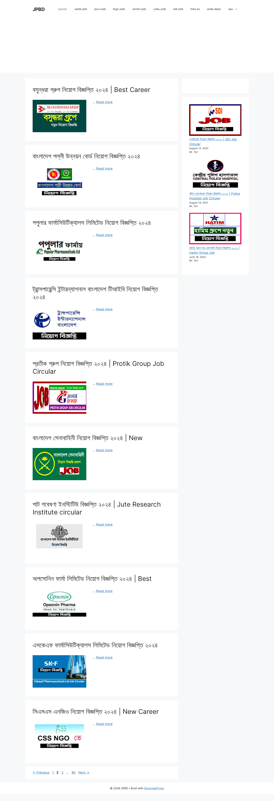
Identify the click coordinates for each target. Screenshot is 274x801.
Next (83, 772)
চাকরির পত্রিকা (214, 9)
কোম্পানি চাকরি (139, 9)
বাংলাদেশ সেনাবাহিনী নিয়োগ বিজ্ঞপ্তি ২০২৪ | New (88, 438)
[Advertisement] (137, 46)
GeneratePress (154, 788)
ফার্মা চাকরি (178, 9)
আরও (230, 9)
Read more (104, 102)
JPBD (39, 9)
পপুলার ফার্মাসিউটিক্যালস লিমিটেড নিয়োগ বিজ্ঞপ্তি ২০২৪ (92, 222)
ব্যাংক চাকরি (99, 9)
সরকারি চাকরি (80, 9)
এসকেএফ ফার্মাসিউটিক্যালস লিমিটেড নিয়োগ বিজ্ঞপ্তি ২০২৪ (95, 645)
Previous (41, 772)
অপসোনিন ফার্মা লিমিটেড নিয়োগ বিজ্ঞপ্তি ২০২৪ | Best (92, 578)
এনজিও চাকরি (159, 9)
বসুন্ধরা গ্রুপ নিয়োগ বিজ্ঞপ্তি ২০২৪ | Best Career (91, 89)
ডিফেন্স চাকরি (119, 9)
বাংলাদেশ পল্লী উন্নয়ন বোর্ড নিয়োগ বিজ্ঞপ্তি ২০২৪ (86, 156)
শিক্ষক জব (195, 9)
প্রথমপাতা (62, 9)
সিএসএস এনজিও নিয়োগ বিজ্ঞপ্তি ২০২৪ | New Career (96, 711)
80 (73, 772)
